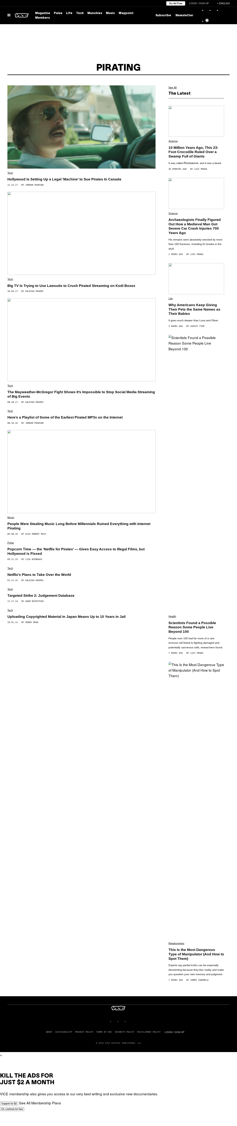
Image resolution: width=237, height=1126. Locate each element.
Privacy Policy (84, 1032)
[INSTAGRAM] (115, 1021)
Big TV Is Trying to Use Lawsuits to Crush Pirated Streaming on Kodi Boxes (71, 286)
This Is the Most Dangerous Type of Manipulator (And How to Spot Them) (196, 954)
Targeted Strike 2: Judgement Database (40, 595)
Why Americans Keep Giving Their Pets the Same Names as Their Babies (194, 309)
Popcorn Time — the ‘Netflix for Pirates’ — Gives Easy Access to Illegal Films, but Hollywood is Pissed (76, 551)
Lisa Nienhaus (33, 559)
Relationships (176, 943)
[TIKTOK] (122, 1021)
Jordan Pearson (34, 185)
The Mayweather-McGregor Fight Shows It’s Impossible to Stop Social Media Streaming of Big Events (81, 394)
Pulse (58, 13)
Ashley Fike (197, 326)
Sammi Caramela (199, 980)
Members (42, 18)
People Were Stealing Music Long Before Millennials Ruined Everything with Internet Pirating (78, 526)
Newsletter (184, 15)
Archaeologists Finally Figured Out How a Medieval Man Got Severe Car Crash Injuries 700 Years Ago (194, 226)
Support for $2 (9, 1103)
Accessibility (63, 1032)
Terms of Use (104, 1032)
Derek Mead (31, 622)
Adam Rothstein (34, 601)
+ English (223, 3)
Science (173, 141)
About (49, 1032)
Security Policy (124, 1032)
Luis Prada (200, 169)
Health (172, 616)
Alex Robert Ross (35, 534)
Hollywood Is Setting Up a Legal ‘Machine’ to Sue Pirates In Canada (64, 179)
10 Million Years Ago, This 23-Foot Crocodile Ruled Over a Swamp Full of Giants (193, 152)
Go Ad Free (175, 3)
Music (110, 13)
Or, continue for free (12, 1109)
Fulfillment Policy (149, 1032)
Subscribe (163, 15)
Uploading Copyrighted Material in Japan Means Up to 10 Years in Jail (66, 617)
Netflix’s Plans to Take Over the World (39, 575)
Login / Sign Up (199, 3)
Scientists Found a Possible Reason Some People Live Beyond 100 (192, 627)
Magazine (42, 13)
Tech (80, 13)
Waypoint (126, 13)
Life (69, 13)
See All (172, 87)
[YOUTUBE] (129, 1021)
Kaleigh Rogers (34, 291)
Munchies (94, 13)
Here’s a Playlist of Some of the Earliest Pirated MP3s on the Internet (65, 417)
